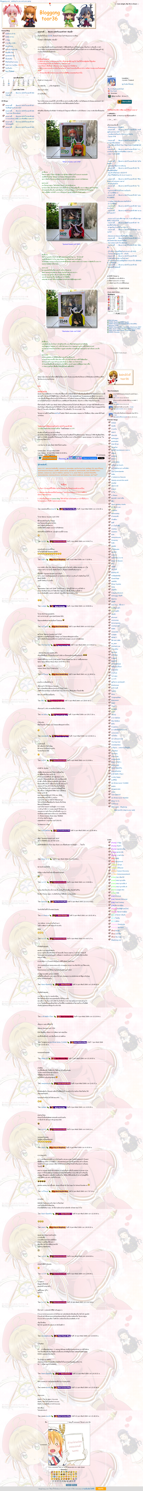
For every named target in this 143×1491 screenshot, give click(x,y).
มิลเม (113, 694)
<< (2, 78)
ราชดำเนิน (117, 855)
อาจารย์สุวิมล (45, 830)
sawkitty (114, 581)
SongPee (114, 447)
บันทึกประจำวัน (10, 34)
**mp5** (113, 706)
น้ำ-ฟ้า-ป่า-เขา (116, 507)
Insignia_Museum (117, 593)
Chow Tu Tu (45, 859)
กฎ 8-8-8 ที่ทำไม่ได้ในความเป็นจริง (119, 190)
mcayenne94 (115, 759)
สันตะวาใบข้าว (116, 762)
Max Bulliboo (115, 721)
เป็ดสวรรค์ (114, 486)
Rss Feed (113, 91)
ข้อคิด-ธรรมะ (9, 37)
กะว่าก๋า (44, 541)
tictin (112, 534)
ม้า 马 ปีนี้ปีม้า (112, 204)
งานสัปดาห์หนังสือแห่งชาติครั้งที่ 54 (119, 201)
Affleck (113, 453)
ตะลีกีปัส (114, 780)
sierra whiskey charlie (118, 504)
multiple (44, 606)
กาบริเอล (114, 673)
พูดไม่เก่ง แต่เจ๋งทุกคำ (118, 682)
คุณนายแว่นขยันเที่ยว (52, 468)
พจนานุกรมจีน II (119, 883)
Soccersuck (117, 861)
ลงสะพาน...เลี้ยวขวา (118, 605)
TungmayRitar (116, 697)
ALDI (113, 712)
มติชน (115, 921)
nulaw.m (114, 555)
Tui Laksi (114, 676)
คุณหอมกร (62, 468)
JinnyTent (114, 751)
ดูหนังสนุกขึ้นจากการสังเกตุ (117, 166)
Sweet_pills (115, 765)
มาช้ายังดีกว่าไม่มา (47, 1016)
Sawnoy (114, 599)
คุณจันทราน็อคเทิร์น (90, 473)
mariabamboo (116, 745)
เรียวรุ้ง (113, 714)
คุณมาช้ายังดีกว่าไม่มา (93, 470)
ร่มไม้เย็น (114, 736)
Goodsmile (118, 924)
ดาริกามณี (114, 688)
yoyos (113, 792)
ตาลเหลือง (114, 649)
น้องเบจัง (114, 435)
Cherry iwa (115, 756)
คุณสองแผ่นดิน (81, 470)
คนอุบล (113, 489)
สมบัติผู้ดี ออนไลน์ (119, 908)
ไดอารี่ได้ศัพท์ (9, 71)
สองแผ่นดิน (45, 736)
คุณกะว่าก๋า (41, 468)
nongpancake (115, 789)
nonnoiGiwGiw (116, 771)
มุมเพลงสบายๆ (10, 55)
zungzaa (114, 709)
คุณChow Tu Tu (68, 473)
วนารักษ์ (114, 569)
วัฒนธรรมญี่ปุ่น (119, 912)
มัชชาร (113, 459)
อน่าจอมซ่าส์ (115, 795)
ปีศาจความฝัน (115, 640)
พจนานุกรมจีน (118, 880)
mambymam (115, 626)
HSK (115, 893)
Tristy (113, 587)
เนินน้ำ (113, 614)
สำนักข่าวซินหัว (118, 915)
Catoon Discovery (120, 871)
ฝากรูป (116, 864)
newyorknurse (46, 1083)
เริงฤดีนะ (114, 519)
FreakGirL (114, 727)
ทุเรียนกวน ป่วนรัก (117, 465)
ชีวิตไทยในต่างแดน (11, 62)
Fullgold (114, 658)
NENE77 (114, 637)
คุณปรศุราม (72, 470)
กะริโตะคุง (45, 626)
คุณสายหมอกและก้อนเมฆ (46, 470)
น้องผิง (113, 426)
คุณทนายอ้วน (64, 470)
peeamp (114, 456)
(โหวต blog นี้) (63, 459)
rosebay (114, 529)
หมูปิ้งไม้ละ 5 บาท (117, 558)
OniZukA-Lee (115, 646)
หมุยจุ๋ (113, 546)
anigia (113, 566)
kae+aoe (44, 901)
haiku (113, 474)
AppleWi (114, 661)
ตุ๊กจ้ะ (113, 724)
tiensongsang (115, 623)
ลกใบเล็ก (8, 68)
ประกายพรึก (115, 611)
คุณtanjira (87, 475)
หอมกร (43, 559)
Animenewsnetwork (120, 874)
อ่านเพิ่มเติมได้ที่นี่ (88, 1489)
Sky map (116, 937)
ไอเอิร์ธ (113, 691)
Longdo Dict (117, 890)
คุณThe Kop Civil (79, 468)
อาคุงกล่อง (114, 670)
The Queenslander (117, 471)
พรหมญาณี (115, 572)
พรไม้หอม (114, 655)
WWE (115, 858)
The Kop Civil (46, 645)
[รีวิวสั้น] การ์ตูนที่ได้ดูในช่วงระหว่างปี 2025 (122, 251)
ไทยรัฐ (115, 918)
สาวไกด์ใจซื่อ (115, 526)
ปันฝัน (113, 628)
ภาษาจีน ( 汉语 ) (10, 43)
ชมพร (113, 703)
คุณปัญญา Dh (90, 468)
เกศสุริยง (114, 510)
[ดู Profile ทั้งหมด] (127, 84)
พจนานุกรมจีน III (119, 886)
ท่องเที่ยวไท (9, 52)
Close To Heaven (117, 561)
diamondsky (115, 513)
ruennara (114, 753)
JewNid (113, 483)
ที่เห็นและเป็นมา (116, 666)
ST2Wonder (115, 549)
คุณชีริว (56, 470)
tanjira (113, 786)
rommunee (115, 620)
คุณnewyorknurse (54, 475)
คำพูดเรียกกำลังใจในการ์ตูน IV (118, 227)
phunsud (114, 617)
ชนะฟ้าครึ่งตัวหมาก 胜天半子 (117, 173)
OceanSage (115, 578)
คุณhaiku (40, 473)
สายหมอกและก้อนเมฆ (118, 477)
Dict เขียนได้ (117, 877)
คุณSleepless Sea (66, 475)
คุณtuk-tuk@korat (77, 475)
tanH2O (114, 552)
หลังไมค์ (57, 413)
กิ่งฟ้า (113, 543)
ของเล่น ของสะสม (11, 49)
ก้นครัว (116, 846)
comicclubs (115, 733)
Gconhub (116, 896)
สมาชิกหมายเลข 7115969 (58, 1042)
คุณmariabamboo (43, 475)
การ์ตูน (7, 40)
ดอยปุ (113, 423)
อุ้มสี (112, 522)
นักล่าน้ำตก (115, 444)
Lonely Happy (115, 777)
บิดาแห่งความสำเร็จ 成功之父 (117, 243)
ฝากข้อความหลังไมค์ (117, 89)
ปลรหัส (116, 934)
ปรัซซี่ (113, 601)
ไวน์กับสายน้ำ (115, 608)
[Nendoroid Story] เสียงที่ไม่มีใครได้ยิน (120, 236)
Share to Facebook (89, 458)
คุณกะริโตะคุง (99, 468)
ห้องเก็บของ (9, 46)
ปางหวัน (114, 429)
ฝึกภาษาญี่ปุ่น (117, 905)
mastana (114, 531)
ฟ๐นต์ (115, 930)
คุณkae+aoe (48, 473)
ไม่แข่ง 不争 (112, 136)
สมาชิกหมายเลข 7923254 (119, 798)
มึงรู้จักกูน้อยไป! (113, 183)
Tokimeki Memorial (119, 899)
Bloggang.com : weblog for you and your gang (15, 1)
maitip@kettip (115, 575)
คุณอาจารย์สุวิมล (58, 473)
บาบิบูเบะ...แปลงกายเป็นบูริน (120, 747)
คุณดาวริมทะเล (78, 473)
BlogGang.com (116, 940)
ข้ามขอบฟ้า (115, 516)
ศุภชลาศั (117, 852)
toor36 (50, 36)
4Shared (117, 868)
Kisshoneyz (115, 685)
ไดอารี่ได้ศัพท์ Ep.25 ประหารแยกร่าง (120, 175)
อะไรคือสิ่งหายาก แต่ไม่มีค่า (120, 468)
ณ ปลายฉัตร (115, 462)
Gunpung (114, 540)
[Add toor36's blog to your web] (124, 810)
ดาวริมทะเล (45, 915)
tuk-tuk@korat (46, 1336)
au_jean (114, 643)
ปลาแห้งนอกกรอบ (117, 739)
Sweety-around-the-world (119, 480)
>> (34, 78)
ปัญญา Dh (44, 1058)
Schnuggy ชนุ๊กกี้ (116, 596)
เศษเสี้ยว (114, 590)
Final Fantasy (117, 902)
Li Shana (114, 495)
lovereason (115, 700)
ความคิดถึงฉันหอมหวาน (119, 730)
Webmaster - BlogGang (119, 807)
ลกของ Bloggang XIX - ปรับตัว (118, 254)
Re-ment (117, 927)
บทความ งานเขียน (11, 65)
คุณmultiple (70, 468)
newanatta (114, 632)
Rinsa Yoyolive (116, 584)
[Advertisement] (124, 825)
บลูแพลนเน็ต (118, 849)
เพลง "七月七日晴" (114, 154)
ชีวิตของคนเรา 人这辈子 (116, 127)
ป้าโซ (113, 492)
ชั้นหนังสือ (8, 59)
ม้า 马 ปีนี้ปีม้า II (113, 193)
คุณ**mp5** (94, 475)
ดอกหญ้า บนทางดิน (117, 498)
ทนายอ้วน (44, 714)
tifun (112, 564)
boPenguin (115, 438)
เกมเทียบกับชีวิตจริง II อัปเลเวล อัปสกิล (120, 134)
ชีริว (42, 700)
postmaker (114, 441)
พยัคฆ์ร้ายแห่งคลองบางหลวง (120, 450)
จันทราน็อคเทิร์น (46, 984)
